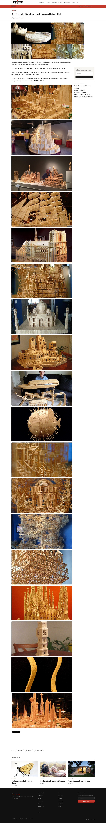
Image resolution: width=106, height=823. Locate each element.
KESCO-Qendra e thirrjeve (82, 94)
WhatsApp (39, 750)
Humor (60, 2)
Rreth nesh (60, 795)
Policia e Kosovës (79, 90)
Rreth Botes (67, 2)
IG (88, 819)
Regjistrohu (84, 77)
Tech (73, 2)
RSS (94, 819)
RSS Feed (60, 806)
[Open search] (93, 2)
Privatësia (60, 804)
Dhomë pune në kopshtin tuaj (79, 781)
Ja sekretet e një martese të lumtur (52, 781)
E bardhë (13, 10)
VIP (77, 2)
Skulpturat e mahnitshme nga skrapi (22, 782)
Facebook (20, 750)
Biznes (48, 2)
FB (86, 819)
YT (91, 819)
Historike (54, 2)
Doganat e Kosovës (80, 92)
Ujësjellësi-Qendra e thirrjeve (83, 97)
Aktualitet (42, 2)
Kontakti (60, 798)
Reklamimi (60, 801)
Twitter (30, 750)
